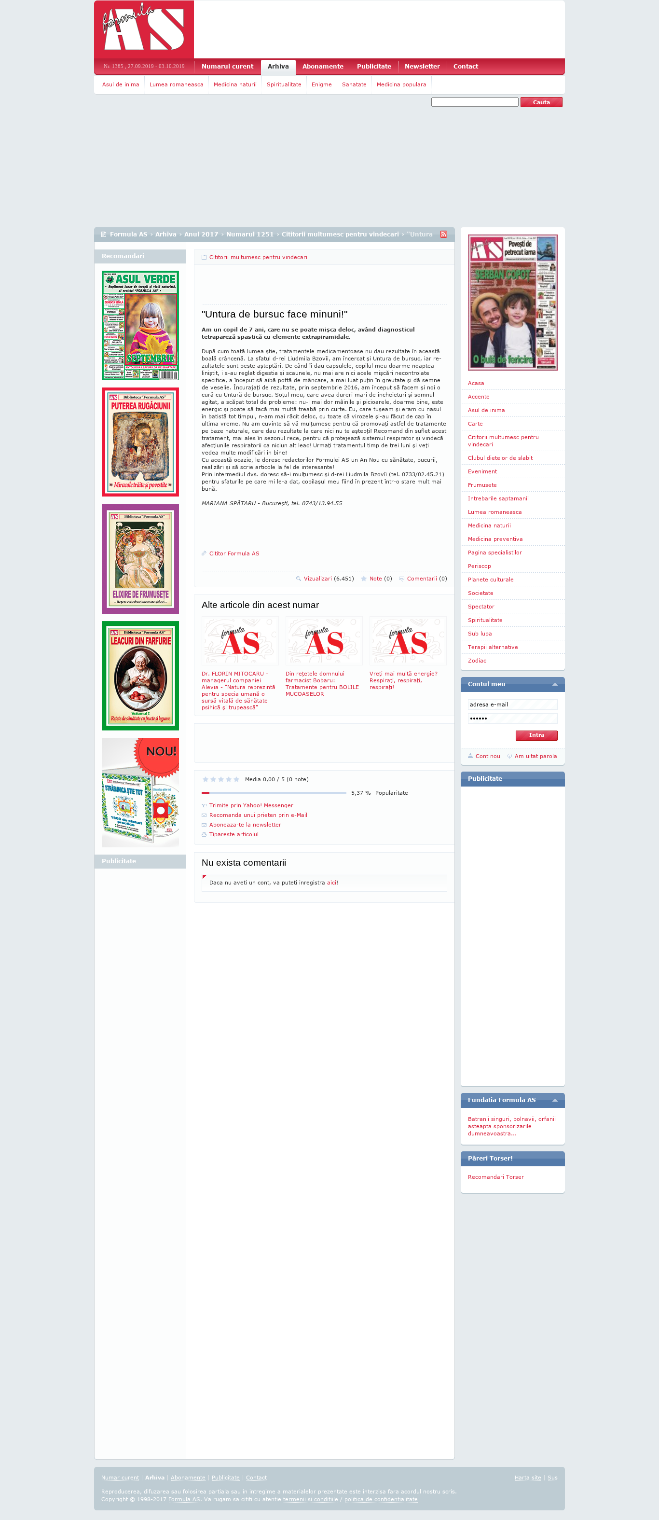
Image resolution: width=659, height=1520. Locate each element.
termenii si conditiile (310, 1499)
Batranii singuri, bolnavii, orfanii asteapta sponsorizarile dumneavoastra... (512, 1126)
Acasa (476, 383)
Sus (553, 1477)
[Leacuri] (140, 445)
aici (331, 882)
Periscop (479, 566)
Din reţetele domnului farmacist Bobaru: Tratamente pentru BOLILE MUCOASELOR (322, 683)
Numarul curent (227, 66)
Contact (465, 66)
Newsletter (422, 66)
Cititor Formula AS (234, 553)
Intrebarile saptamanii (498, 498)
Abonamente (322, 66)
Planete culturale (491, 579)
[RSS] (443, 234)
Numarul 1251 (250, 234)
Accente (479, 396)
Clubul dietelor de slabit (500, 458)
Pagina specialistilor (495, 552)
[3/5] (221, 779)
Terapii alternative (493, 647)
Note (381, 578)
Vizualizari (329, 578)
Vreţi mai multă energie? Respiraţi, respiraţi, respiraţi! (404, 680)
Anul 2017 (201, 234)
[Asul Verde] (140, 329)
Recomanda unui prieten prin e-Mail (258, 815)
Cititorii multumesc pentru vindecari (340, 234)
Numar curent (120, 1477)
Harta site (528, 1477)
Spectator (481, 606)
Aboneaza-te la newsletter (245, 824)
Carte (475, 423)
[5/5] (236, 779)
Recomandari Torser (496, 1177)
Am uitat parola (536, 756)
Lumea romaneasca (177, 84)
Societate (481, 593)
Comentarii (427, 578)
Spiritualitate (284, 84)
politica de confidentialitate (381, 1499)
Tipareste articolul (234, 834)
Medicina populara (401, 84)
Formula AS (129, 234)
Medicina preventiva (495, 539)
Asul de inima (120, 84)
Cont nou (488, 756)
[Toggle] (555, 684)
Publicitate (374, 66)
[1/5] (205, 779)
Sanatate (354, 84)
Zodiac (477, 660)
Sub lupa (480, 633)
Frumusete (482, 485)
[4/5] (229, 779)
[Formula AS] (144, 29)
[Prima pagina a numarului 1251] (513, 303)
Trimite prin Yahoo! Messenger (251, 805)
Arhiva (278, 66)
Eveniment (482, 471)
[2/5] (213, 779)
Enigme (322, 84)
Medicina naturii (235, 84)
